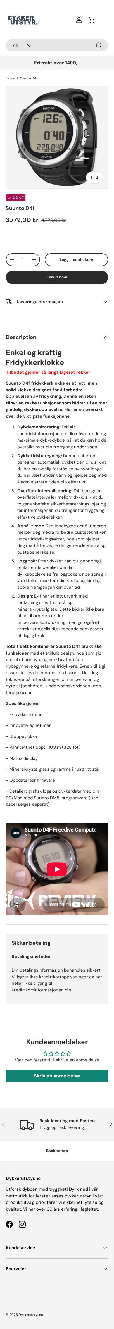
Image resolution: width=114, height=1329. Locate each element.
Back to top (57, 1150)
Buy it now (57, 277)
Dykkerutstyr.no (31, 1315)
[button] (91, 19)
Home (10, 78)
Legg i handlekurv (76, 259)
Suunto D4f (28, 78)
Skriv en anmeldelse (57, 1076)
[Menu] (104, 19)
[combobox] (57, 45)
